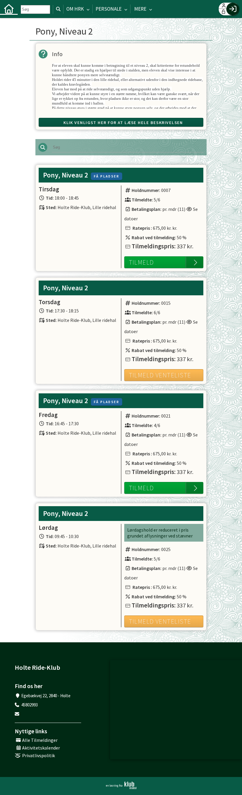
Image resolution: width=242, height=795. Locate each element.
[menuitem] (9, 9)
